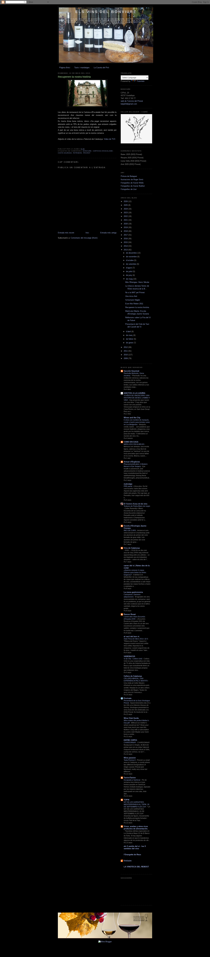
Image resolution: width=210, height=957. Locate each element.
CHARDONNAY (130, 743)
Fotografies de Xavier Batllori (133, 186)
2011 (126, 351)
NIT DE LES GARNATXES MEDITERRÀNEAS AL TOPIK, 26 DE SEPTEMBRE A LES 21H (136, 804)
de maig (129, 279)
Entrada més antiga (108, 233)
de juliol (129, 271)
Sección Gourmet (131, 371)
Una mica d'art (131, 296)
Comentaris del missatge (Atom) (84, 238)
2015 (126, 242)
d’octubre (130, 260)
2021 (126, 220)
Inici (87, 233)
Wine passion (130, 758)
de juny (129, 275)
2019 (126, 227)
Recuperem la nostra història (137, 307)
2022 (126, 216)
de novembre (131, 257)
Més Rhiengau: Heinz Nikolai (137, 282)
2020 (126, 224)
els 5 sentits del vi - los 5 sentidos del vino (135, 847)
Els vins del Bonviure (106, 12)
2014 (126, 246)
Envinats (127, 698)
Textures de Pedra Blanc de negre (137, 506)
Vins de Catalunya (132, 548)
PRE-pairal (128, 486)
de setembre (131, 264)
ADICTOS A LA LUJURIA (134, 393)
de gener (130, 343)
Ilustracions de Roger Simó (132, 179)
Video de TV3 (109, 139)
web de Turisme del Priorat (132, 101)
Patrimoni (77, 153)
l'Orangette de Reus (132, 854)
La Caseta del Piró (101, 67)
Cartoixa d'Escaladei (103, 151)
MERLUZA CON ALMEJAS (134, 444)
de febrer (130, 339)
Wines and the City (132, 418)
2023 (126, 212)
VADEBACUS (129, 656)
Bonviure (87, 151)
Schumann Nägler (132, 300)
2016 (126, 238)
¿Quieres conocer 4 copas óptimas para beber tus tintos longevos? (135, 572)
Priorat (86, 153)
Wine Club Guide (131, 718)
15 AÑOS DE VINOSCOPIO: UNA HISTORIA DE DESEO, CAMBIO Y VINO (137, 397)
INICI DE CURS (130, 530)
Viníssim (128, 861)
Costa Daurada (65, 153)
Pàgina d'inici (64, 67)
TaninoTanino (130, 778)
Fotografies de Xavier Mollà (132, 183)
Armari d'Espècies (132, 462)
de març (129, 335)
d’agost (129, 268)
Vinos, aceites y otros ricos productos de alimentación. (136, 827)
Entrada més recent (66, 233)
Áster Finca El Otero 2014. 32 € (136, 639)
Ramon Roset (130, 614)
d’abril (128, 331)
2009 (126, 358)
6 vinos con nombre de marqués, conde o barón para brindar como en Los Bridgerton (137, 422)
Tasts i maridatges (82, 67)
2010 (126, 355)
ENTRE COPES (130, 740)
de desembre (131, 253)
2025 (126, 205)
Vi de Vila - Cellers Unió (133, 659)
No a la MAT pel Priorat (135, 292)
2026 (126, 201)
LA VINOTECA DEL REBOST (136, 867)
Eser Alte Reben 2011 (134, 304)
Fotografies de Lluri (129, 189)
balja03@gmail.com (129, 104)
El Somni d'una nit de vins (135, 504)
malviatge (128, 484)
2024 (126, 209)
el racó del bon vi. (132, 636)
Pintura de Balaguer (129, 176)
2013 (126, 250)
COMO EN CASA (131, 442)
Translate (140, 81)
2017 (126, 235)
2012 (126, 347)
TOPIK (126, 800)
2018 (126, 231)
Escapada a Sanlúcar (132, 780)
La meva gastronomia (133, 592)
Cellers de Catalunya (133, 676)
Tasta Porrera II (130, 760)
